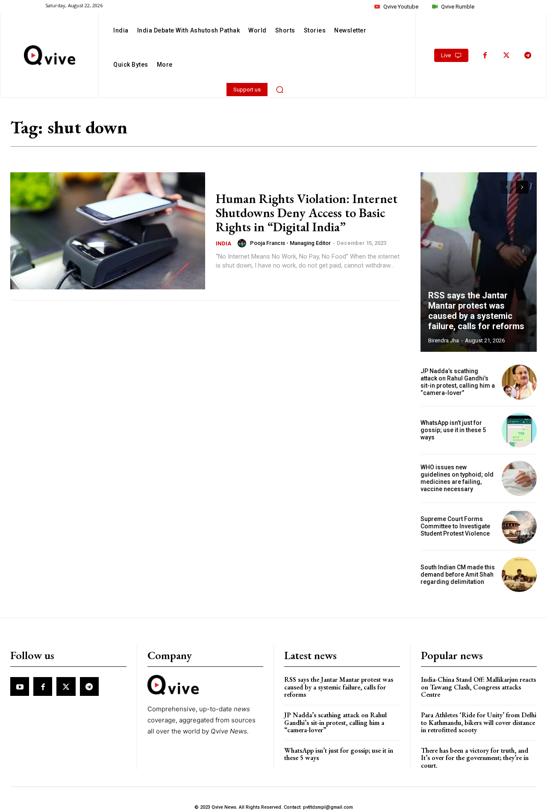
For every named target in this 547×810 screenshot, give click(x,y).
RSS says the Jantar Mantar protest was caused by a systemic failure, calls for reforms (476, 310)
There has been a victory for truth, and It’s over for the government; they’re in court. (475, 758)
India (223, 243)
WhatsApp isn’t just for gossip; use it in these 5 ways (453, 430)
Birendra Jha (443, 340)
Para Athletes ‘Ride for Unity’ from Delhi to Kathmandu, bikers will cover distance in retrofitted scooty (478, 722)
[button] (280, 89)
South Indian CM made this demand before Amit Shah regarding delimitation (458, 574)
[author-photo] (243, 243)
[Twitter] (506, 55)
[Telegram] (527, 55)
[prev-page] (506, 187)
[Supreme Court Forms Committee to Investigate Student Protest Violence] (519, 526)
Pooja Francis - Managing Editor (290, 243)
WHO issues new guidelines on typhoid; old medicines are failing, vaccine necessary (457, 478)
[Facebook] (485, 55)
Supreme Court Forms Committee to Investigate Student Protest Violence (455, 526)
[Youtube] (19, 686)
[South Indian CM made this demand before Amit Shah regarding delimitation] (519, 574)
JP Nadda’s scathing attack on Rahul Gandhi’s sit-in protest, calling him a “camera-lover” (458, 382)
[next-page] (522, 187)
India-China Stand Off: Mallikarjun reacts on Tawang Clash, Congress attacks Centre (478, 687)
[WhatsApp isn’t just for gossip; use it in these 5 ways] (519, 430)
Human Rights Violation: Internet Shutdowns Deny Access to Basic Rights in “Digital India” (306, 212)
